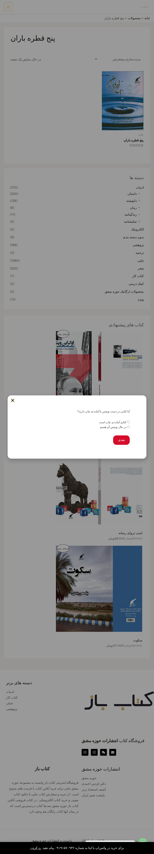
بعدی (121, 440)
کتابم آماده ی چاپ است (112, 422)
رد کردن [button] (35, 848)
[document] (77, 427)
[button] (13, 400)
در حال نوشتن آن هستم (113, 427)
